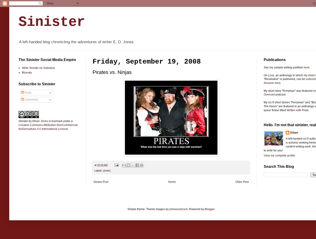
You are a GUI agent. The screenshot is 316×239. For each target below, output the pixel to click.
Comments (31, 99)
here (307, 67)
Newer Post (101, 182)
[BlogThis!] (128, 165)
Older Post (242, 182)
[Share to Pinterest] (141, 165)
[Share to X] (132, 165)
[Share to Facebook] (137, 165)
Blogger (209, 209)
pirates (107, 170)
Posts (27, 92)
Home (172, 182)
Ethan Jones (40, 121)
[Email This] (124, 165)
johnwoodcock (178, 209)
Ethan (294, 132)
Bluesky (27, 72)
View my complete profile (279, 155)
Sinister (52, 22)
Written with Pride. (298, 110)
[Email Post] (116, 165)
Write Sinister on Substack (38, 68)
